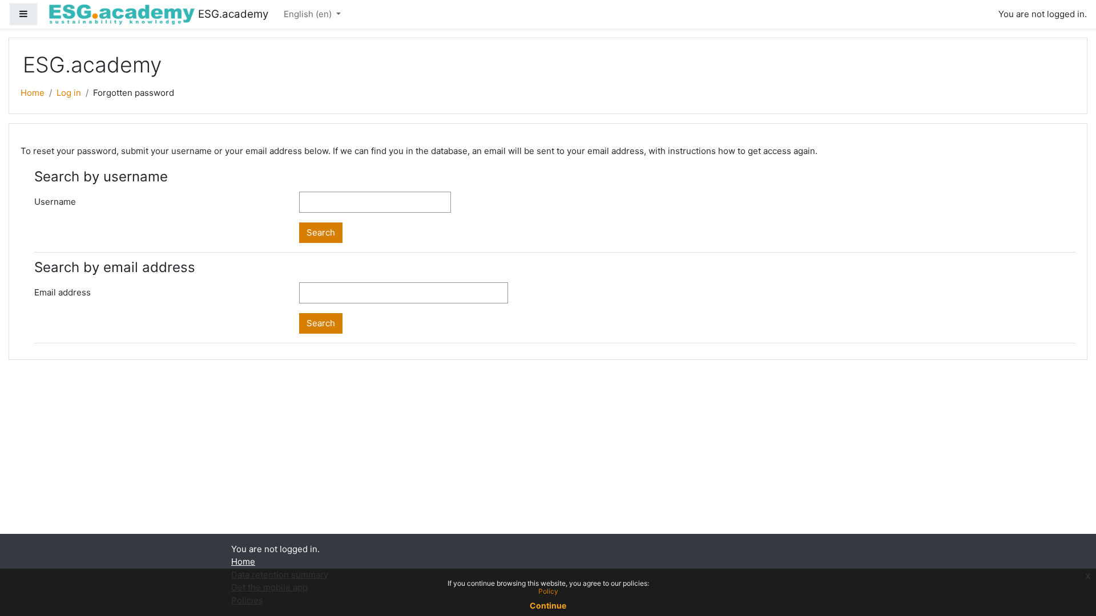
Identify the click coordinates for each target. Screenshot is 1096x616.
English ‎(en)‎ (309, 14)
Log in (69, 92)
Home (33, 92)
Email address (62, 292)
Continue (548, 605)
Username (55, 201)
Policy (548, 591)
